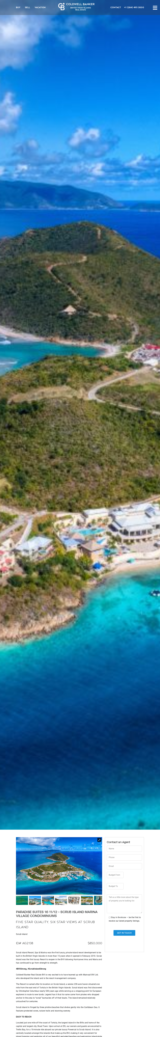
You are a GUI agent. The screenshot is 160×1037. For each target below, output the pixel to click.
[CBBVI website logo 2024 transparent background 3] (76, 6)
